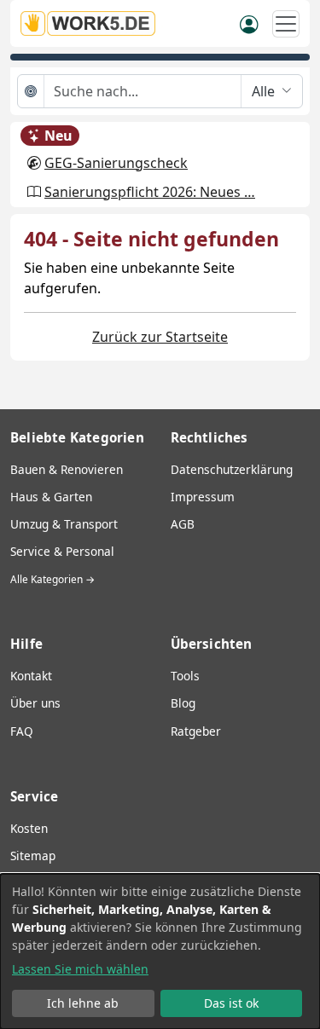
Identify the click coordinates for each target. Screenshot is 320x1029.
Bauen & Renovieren (66, 469)
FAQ (21, 731)
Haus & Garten (51, 496)
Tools (185, 676)
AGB (183, 524)
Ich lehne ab (83, 1003)
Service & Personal (62, 551)
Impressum (203, 496)
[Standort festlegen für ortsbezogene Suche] (31, 91)
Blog (183, 703)
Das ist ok (231, 1003)
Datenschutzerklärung (232, 469)
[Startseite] (93, 23)
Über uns (35, 703)
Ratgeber (196, 731)
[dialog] (160, 951)
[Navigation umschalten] (286, 24)
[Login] (249, 23)
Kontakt (31, 676)
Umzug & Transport (64, 524)
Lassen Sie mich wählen (80, 969)
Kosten (29, 828)
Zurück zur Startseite (160, 336)
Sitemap (32, 855)
